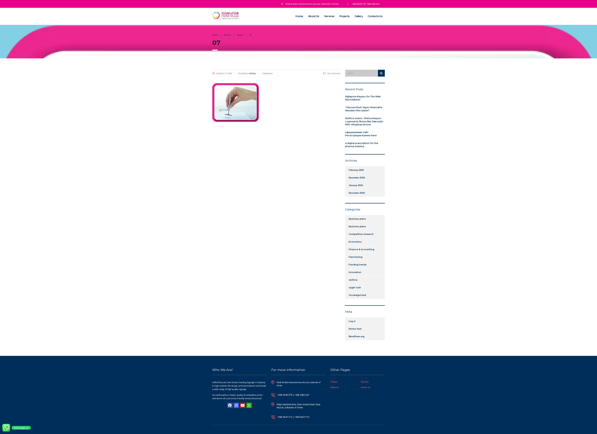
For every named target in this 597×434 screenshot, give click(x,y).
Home (299, 16)
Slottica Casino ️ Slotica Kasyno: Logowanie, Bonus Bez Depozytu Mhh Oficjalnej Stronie (364, 121)
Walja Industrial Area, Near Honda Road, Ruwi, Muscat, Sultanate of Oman (299, 406)
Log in (352, 321)
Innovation (355, 272)
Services (329, 16)
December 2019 (357, 177)
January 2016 (356, 185)
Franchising (355, 257)
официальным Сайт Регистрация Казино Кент (361, 134)
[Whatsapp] (249, 405)
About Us (313, 16)
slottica (353, 279)
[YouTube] (242, 405)
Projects (345, 16)
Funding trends (358, 264)
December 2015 (357, 193)
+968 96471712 (284, 416)
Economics (355, 241)
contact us (365, 387)
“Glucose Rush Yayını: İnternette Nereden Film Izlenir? (363, 109)
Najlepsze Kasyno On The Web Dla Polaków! (363, 98)
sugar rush (355, 287)
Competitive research (361, 234)
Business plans (357, 218)
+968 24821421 (301, 394)
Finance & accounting (361, 249)
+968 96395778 (284, 394)
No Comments (333, 73)
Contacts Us (375, 16)
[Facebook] (230, 405)
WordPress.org (356, 336)
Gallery (359, 16)
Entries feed (355, 329)
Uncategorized (357, 295)
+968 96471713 (301, 416)
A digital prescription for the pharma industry (361, 145)
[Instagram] (236, 405)
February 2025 (356, 170)
